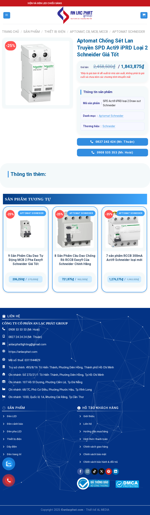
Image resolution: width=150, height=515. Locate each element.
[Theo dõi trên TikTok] (94, 471)
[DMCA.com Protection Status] (127, 484)
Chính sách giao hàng (95, 446)
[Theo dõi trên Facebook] (80, 471)
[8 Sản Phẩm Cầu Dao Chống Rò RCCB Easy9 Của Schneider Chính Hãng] (75, 229)
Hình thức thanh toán (95, 439)
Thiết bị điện (54, 32)
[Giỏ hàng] (143, 15)
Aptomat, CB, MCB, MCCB (89, 32)
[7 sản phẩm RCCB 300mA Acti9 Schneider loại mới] (124, 229)
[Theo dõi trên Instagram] (87, 471)
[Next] (147, 251)
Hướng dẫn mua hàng (95, 431)
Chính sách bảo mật (94, 454)
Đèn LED (12, 416)
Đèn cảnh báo (15, 423)
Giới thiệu (88, 416)
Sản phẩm (31, 32)
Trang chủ (10, 32)
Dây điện (12, 446)
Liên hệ (87, 423)
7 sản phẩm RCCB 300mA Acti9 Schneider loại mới (124, 258)
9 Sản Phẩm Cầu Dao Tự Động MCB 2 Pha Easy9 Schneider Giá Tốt (25, 260)
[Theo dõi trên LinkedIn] (115, 471)
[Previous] (3, 251)
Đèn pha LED (14, 431)
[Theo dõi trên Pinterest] (108, 471)
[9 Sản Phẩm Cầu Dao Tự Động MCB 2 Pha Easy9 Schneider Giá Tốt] (25, 229)
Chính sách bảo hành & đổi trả (100, 461)
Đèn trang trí (14, 454)
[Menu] (6, 15)
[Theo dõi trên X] (101, 471)
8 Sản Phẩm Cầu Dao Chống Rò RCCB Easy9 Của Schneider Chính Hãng (74, 260)
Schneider (109, 126)
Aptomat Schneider (128, 32)
